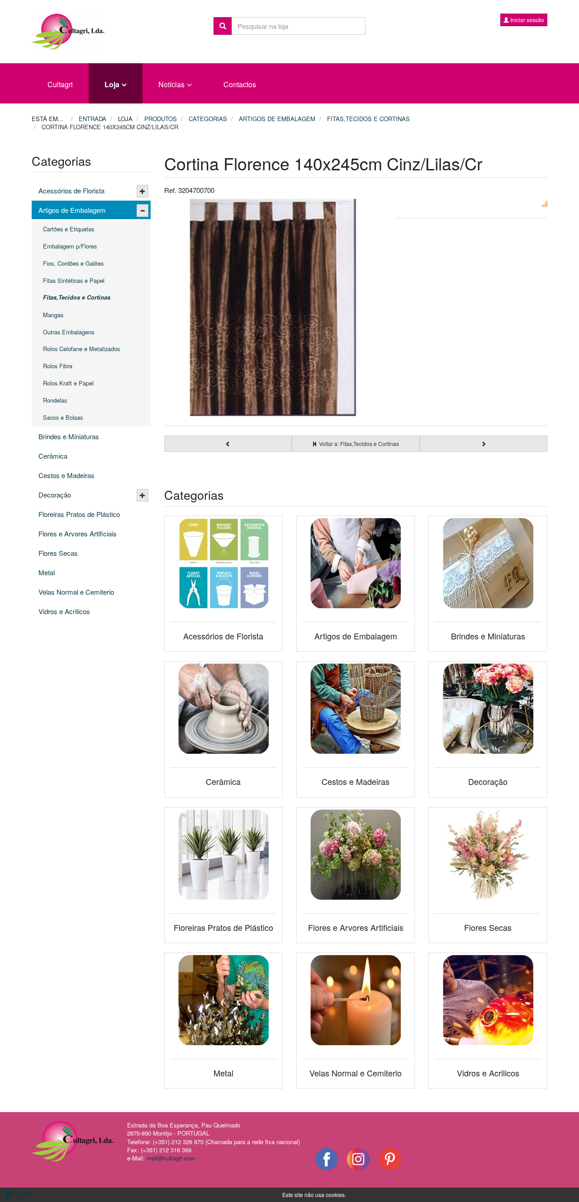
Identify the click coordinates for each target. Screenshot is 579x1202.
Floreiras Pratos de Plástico (79, 514)
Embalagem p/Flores (70, 246)
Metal (46, 572)
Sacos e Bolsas (63, 417)
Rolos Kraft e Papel (68, 383)
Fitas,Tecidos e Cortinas (76, 297)
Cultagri (60, 84)
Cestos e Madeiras (66, 475)
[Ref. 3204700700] (273, 308)
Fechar (23, 1193)
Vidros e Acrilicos (64, 611)
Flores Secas (58, 553)
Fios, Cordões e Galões (73, 263)
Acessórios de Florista (71, 190)
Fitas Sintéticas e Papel (73, 280)
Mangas (53, 314)
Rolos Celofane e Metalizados (81, 348)
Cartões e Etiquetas (68, 229)
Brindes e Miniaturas (68, 436)
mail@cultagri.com (171, 1158)
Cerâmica (52, 455)
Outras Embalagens (68, 332)
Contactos (239, 84)
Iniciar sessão (526, 19)
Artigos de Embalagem (72, 210)
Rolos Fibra (57, 366)
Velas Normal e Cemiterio (76, 591)
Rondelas (55, 400)
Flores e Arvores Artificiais (77, 533)
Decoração (54, 494)
